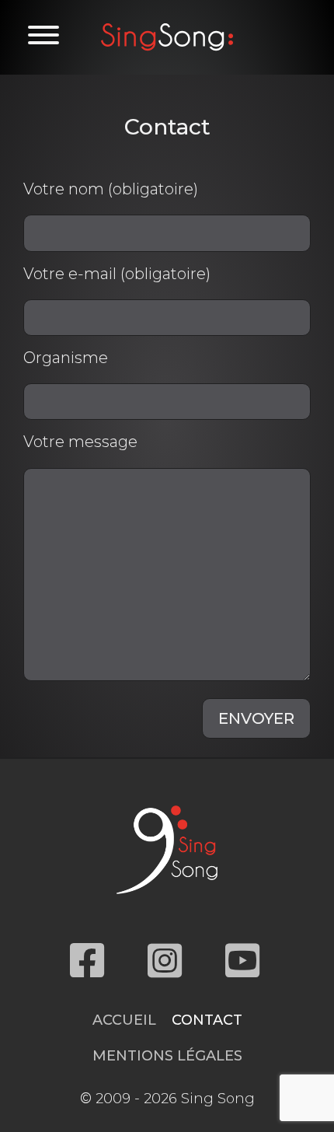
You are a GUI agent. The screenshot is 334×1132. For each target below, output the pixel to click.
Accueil (124, 1020)
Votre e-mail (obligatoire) (116, 273)
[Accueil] (167, 37)
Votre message (80, 441)
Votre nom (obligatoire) (110, 189)
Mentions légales (167, 1055)
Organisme (65, 357)
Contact (207, 1020)
